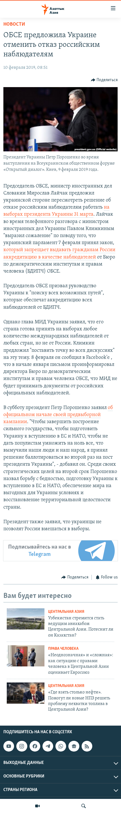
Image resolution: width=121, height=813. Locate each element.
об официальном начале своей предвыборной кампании (58, 415)
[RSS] (87, 746)
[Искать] (83, 806)
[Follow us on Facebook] (35, 746)
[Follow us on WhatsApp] (60, 746)
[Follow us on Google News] (73, 746)
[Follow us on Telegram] (47, 746)
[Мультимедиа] (37, 806)
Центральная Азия (66, 612)
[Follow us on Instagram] (21, 746)
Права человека (63, 649)
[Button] (104, 80)
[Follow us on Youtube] (8, 746)
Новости (14, 24)
